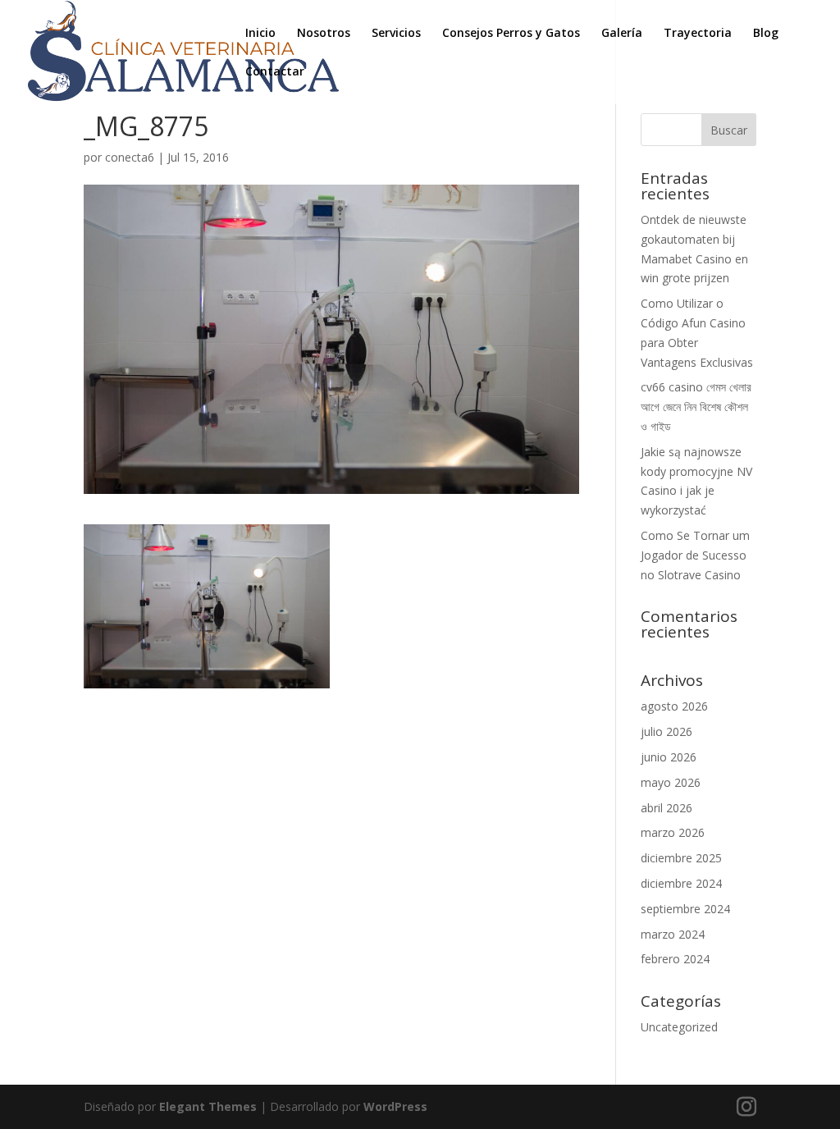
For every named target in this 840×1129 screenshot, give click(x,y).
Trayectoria (698, 33)
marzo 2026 (673, 832)
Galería (621, 33)
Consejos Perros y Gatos (511, 33)
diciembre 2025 (681, 858)
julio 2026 (666, 731)
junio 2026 (668, 757)
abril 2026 (666, 808)
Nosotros (323, 33)
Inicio (260, 33)
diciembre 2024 (681, 883)
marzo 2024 (673, 934)
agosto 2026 (674, 706)
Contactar (274, 72)
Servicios (396, 33)
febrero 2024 (675, 959)
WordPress (395, 1106)
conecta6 (129, 157)
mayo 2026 (671, 782)
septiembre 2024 (685, 908)
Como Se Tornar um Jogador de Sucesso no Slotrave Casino (695, 555)
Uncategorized (679, 1027)
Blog (765, 33)
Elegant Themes (208, 1106)
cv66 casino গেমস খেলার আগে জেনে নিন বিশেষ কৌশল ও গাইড (696, 406)
